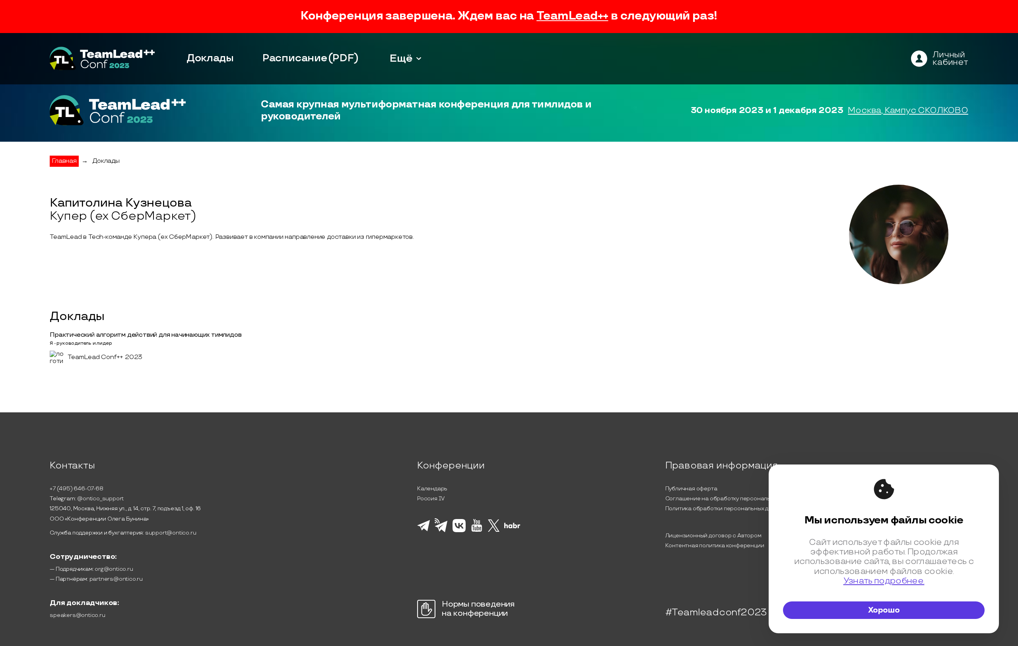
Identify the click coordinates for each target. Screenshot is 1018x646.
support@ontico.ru (170, 533)
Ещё (401, 58)
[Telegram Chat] (423, 530)
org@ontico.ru (114, 569)
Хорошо (884, 610)
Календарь (432, 489)
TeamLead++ (572, 16)
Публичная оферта (691, 489)
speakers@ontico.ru (77, 615)
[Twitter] (493, 530)
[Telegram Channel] (441, 531)
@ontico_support (100, 499)
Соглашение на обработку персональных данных (733, 499)
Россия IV (431, 499)
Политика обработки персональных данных (725, 508)
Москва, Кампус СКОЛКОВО (908, 110)
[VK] (459, 531)
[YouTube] (476, 530)
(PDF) (343, 58)
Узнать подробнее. (884, 581)
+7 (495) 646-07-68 (76, 489)
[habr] (512, 527)
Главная (64, 161)
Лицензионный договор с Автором (713, 536)
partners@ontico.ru (116, 579)
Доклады (210, 58)
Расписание (294, 58)
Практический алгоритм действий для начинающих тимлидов (145, 335)
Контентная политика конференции (714, 545)
